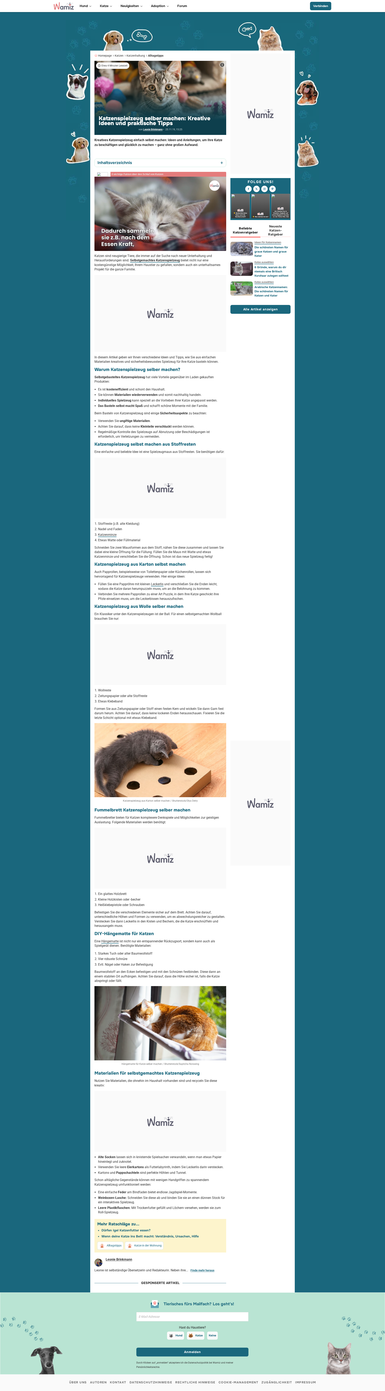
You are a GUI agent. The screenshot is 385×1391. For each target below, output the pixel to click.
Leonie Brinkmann (153, 129)
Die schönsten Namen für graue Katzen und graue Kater (271, 252)
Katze (199, 1335)
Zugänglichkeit (276, 1382)
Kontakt (118, 1382)
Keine (212, 1335)
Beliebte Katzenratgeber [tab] (245, 230)
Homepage (105, 55)
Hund (178, 1335)
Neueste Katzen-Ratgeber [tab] (275, 230)
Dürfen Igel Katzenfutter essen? (125, 1230)
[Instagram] (264, 189)
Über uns (78, 1382)
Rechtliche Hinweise (195, 1382)
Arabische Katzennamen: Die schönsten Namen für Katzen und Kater (271, 291)
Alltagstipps (155, 55)
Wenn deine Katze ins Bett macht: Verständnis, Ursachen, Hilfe (150, 1236)
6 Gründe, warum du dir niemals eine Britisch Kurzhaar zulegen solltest (271, 271)
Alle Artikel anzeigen (260, 309)
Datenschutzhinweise (151, 1382)
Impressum (305, 1382)
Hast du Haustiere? (192, 1327)
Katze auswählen (264, 262)
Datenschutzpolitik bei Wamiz (204, 1362)
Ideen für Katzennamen (267, 242)
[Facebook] (248, 189)
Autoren (98, 1382)
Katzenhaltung (136, 55)
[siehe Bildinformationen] (222, 64)
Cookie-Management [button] (238, 1382)
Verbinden (320, 6)
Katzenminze (107, 535)
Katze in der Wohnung (148, 1245)
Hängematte (110, 941)
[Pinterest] (272, 189)
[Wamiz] (64, 6)
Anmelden (192, 1352)
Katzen (119, 55)
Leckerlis (157, 584)
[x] (256, 189)
